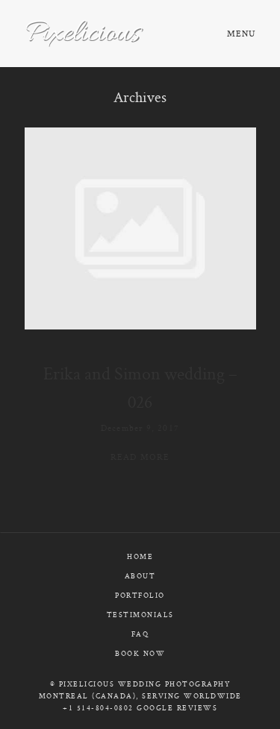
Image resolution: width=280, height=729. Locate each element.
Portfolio (140, 595)
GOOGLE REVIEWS (177, 708)
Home (140, 556)
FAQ (140, 634)
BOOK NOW (140, 653)
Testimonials (140, 614)
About (140, 576)
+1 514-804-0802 (98, 708)
